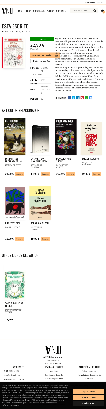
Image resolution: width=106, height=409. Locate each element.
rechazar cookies (88, 397)
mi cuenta (91, 2)
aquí (16, 405)
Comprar (19, 174)
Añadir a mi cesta (43, 55)
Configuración (88, 403)
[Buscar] (95, 10)
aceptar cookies (88, 391)
